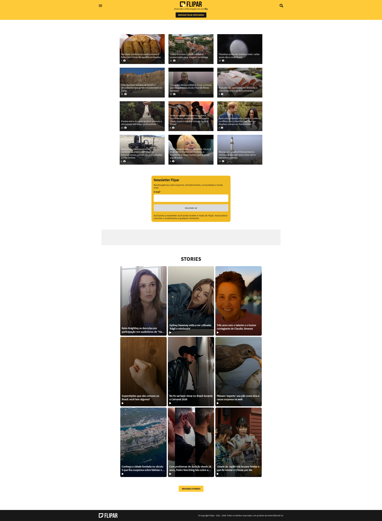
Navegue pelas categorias (191, 15)
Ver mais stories (191, 488)
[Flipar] (108, 515)
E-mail (157, 191)
